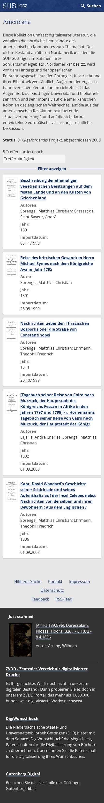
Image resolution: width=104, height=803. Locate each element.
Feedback (40, 599)
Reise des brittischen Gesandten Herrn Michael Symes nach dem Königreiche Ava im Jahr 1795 (57, 263)
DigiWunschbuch (22, 718)
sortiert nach (31, 151)
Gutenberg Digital (23, 774)
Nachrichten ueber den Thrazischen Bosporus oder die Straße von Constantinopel (54, 329)
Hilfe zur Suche (27, 581)
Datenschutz (52, 590)
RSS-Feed (64, 599)
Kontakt (55, 581)
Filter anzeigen (52, 168)
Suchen (90, 6)
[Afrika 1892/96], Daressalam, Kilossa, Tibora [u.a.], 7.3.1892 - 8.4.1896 (63, 631)
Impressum (79, 581)
